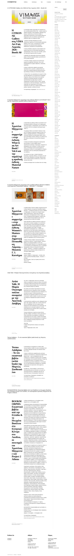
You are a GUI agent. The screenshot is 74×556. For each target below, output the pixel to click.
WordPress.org (57, 213)
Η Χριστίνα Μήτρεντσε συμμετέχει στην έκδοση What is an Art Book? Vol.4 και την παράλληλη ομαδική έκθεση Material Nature (28, 100)
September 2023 (57, 60)
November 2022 (57, 66)
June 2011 (56, 113)
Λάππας (56, 161)
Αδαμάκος (56, 138)
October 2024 (57, 51)
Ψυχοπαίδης (57, 206)
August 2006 (57, 131)
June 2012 (56, 110)
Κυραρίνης (56, 159)
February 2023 (57, 65)
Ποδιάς (56, 188)
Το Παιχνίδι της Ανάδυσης (59, 13)
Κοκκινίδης (56, 156)
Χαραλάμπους (57, 201)
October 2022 (57, 68)
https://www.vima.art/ (41, 89)
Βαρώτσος (56, 147)
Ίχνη (55, 15)
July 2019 (56, 87)
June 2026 (56, 26)
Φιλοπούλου (57, 198)
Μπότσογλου (57, 176)
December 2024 (57, 48)
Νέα (41, 2)
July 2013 (56, 107)
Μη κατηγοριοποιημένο (58, 171)
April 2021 (56, 80)
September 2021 (57, 77)
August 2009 (57, 116)
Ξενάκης (56, 179)
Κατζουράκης (57, 155)
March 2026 (57, 30)
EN (66, 2)
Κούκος (56, 158)
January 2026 (57, 33)
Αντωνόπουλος (57, 146)
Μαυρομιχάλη (57, 170)
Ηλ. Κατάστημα (58, 2)
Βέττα (56, 149)
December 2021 (57, 75)
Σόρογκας (56, 191)
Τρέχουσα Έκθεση (58, 195)
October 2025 (57, 36)
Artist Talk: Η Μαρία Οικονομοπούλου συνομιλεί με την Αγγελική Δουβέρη (28, 273)
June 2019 (56, 89)
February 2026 (57, 32)
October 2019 (57, 86)
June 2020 (56, 83)
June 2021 (56, 78)
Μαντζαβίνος (57, 167)
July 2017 (56, 98)
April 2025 (56, 44)
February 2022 (57, 74)
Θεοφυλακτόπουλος (58, 152)
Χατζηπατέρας (57, 203)
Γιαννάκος (56, 150)
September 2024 (57, 53)
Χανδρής (56, 200)
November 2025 (57, 35)
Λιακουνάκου (57, 162)
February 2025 (57, 47)
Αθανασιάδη (57, 140)
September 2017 (57, 96)
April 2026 (56, 29)
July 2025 (56, 39)
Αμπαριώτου (57, 141)
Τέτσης (56, 194)
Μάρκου (56, 168)
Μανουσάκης (57, 165)
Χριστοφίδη (56, 204)
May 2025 (56, 42)
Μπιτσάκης (56, 174)
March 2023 (57, 63)
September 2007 (57, 125)
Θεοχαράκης (57, 153)
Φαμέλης (56, 197)
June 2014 (56, 104)
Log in (56, 210)
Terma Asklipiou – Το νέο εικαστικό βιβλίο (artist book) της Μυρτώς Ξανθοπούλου (26, 338)
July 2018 (56, 93)
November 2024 (57, 50)
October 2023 (57, 59)
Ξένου (56, 180)
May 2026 (56, 27)
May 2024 (56, 54)
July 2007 (56, 128)
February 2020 (57, 84)
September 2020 (57, 81)
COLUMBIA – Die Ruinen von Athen (60, 19)
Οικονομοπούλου (57, 182)
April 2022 (56, 72)
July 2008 (56, 122)
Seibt (55, 137)
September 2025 (57, 38)
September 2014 (57, 101)
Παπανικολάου (57, 186)
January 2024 (57, 57)
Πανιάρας (56, 183)
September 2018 (57, 92)
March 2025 (57, 45)
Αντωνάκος (56, 144)
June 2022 (56, 71)
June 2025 (56, 41)
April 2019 (56, 90)
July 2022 (56, 69)
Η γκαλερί (49, 2)
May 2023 (56, 62)
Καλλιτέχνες (34, 2)
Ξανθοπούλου (57, 177)
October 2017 (57, 95)
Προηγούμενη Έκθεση (58, 189)
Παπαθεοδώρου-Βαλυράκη (59, 185)
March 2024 (57, 56)
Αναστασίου (57, 143)
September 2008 (57, 119)
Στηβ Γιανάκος (57, 192)
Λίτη (55, 164)
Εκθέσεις (26, 2)
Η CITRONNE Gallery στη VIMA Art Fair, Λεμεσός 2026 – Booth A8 (26, 8)
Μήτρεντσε (56, 173)
